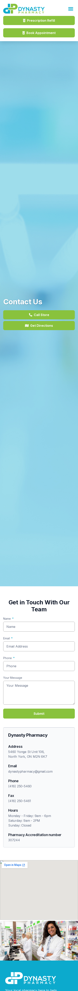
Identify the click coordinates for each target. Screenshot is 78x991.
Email (6, 638)
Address (15, 747)
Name (7, 618)
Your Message (12, 677)
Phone (7, 658)
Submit (39, 714)
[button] (71, 9)
